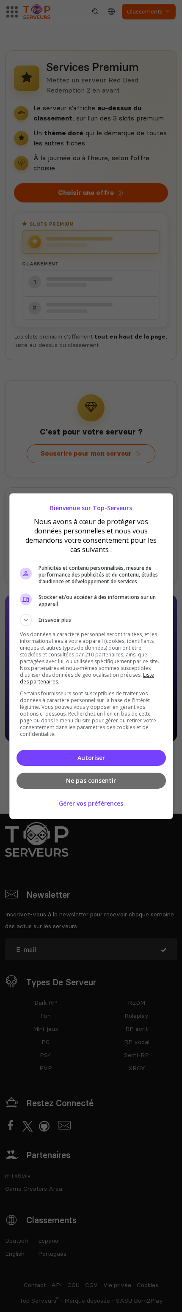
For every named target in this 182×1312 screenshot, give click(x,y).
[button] (91, 620)
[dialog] (91, 656)
